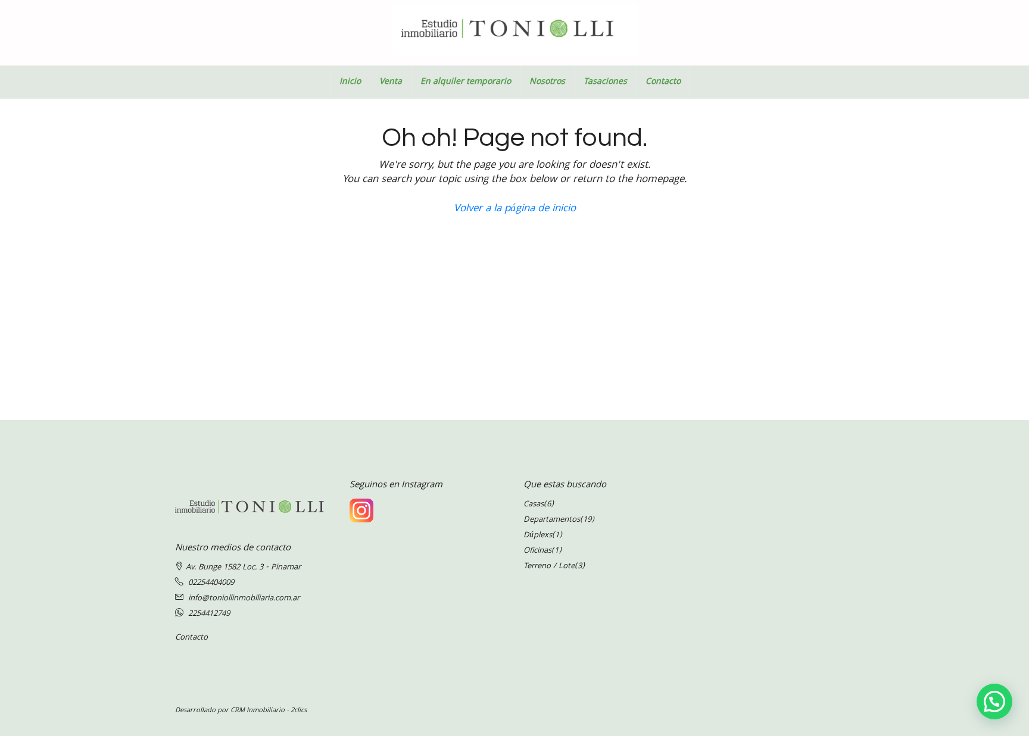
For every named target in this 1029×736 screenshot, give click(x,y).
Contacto (663, 82)
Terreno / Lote (549, 566)
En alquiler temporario (465, 82)
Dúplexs (537, 535)
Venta (390, 82)
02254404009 (211, 583)
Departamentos (551, 520)
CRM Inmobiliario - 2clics (268, 710)
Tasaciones (605, 82)
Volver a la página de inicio (515, 209)
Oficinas (537, 551)
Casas (533, 504)
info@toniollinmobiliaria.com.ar (244, 598)
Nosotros (547, 82)
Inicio (350, 82)
